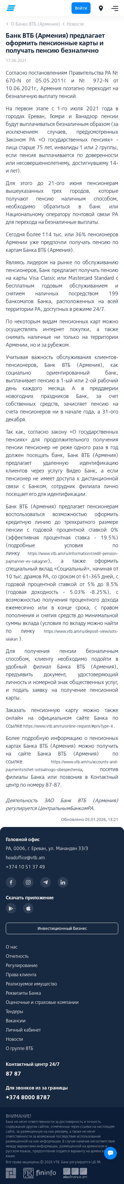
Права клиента (21, 974)
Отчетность (17, 956)
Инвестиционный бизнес (62, 928)
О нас (11, 947)
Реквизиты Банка (23, 993)
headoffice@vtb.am (25, 857)
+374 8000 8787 (28, 1097)
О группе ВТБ (19, 1048)
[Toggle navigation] (113, 8)
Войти (81, 8)
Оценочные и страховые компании (42, 1002)
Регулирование (21, 965)
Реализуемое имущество (31, 984)
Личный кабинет (23, 1030)
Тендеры (14, 1011)
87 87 (13, 1073)
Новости (14, 1039)
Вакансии (16, 1021)
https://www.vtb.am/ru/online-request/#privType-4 (68, 726)
